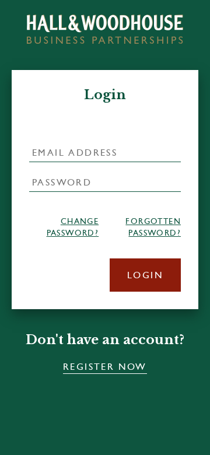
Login (145, 275)
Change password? (73, 226)
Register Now (105, 366)
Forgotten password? (153, 226)
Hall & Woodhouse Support (105, 29)
